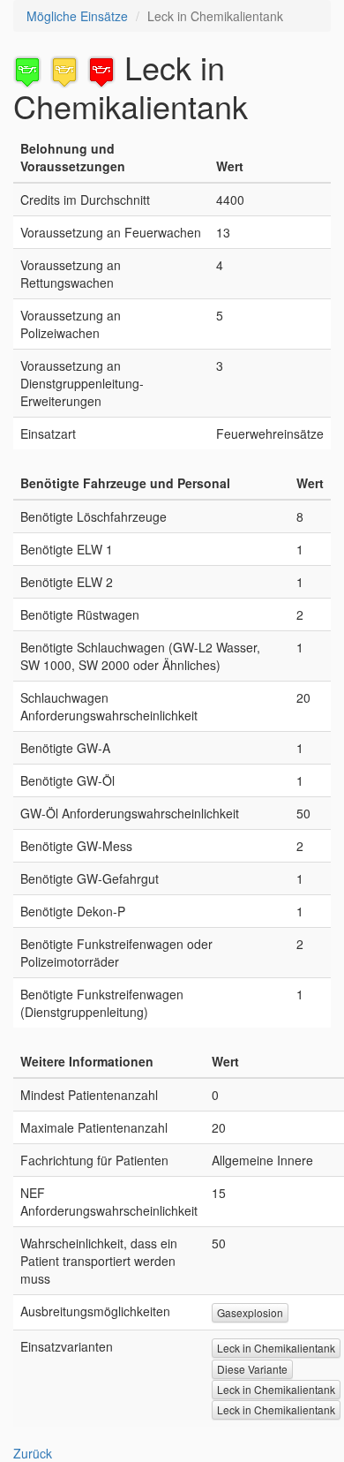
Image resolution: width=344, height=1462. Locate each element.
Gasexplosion (250, 1312)
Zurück (32, 1453)
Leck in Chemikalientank (276, 1347)
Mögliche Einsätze (77, 16)
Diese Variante (252, 1368)
